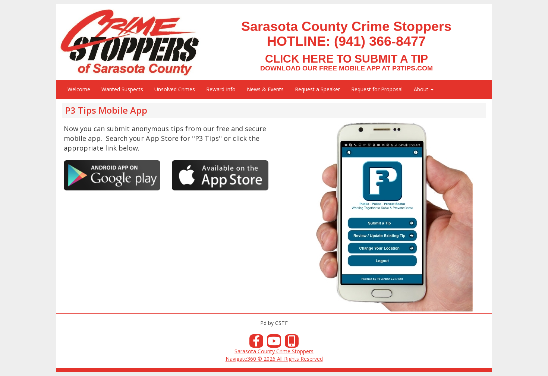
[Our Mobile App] (292, 343)
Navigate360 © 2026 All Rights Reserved (274, 358)
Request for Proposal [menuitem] (377, 89)
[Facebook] (256, 343)
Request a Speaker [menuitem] (317, 89)
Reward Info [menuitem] (221, 89)
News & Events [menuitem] (265, 89)
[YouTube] (274, 343)
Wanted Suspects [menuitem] (122, 89)
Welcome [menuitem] (78, 89)
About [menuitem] (422, 89)
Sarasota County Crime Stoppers (274, 351)
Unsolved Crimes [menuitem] (174, 89)
